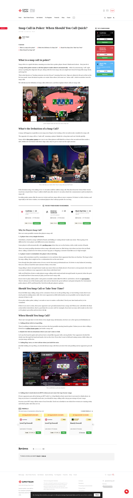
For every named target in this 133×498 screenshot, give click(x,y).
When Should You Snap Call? (27, 50)
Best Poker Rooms (29, 17)
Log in (112, 10)
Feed (20, 17)
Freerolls (56, 17)
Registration (37, 223)
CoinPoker (103, 33)
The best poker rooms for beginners (57, 205)
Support (109, 475)
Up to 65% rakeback (54, 215)
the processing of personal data (65, 495)
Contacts (81, 480)
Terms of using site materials (51, 480)
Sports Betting (49, 475)
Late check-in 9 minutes (76, 429)
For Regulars (48, 17)
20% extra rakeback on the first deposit (82, 213)
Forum (68, 17)
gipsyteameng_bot (109, 480)
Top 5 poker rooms (103, 28)
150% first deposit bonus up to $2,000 (32, 213)
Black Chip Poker (103, 64)
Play (38, 432)
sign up (44, 456)
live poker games (32, 139)
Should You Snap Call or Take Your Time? (71, 47)
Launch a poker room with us (26, 488)
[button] (93, 424)
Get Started (39, 17)
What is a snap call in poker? (27, 47)
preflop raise (47, 245)
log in (38, 456)
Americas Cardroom (103, 48)
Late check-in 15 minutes (26, 429)
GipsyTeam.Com (29, 485)
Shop (63, 17)
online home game (32, 328)
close (97, 495)
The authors (82, 490)
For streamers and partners (26, 490)
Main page (21, 475)
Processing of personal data (85, 485)
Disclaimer (81, 483)
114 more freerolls (86, 411)
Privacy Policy (82, 488)
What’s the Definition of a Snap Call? (48, 47)
